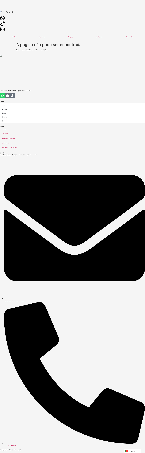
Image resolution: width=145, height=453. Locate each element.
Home (4, 129)
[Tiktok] (12, 95)
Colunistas (129, 37)
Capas (70, 37)
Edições (42, 37)
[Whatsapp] (2, 95)
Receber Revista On (9, 147)
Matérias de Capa (8, 138)
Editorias (99, 37)
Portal (14, 37)
